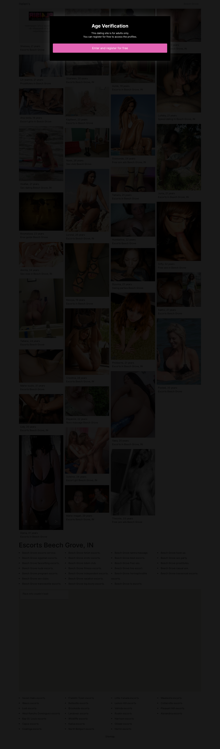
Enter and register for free (110, 48)
